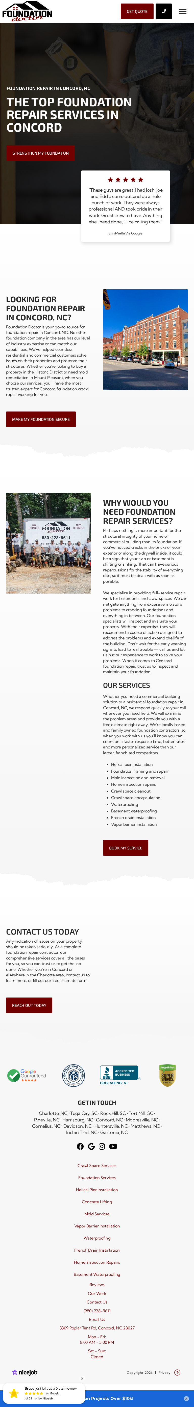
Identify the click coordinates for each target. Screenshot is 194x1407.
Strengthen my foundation (41, 153)
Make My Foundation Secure (41, 419)
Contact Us (97, 1302)
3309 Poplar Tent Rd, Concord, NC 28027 (97, 1327)
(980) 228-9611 (97, 1310)
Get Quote (137, 11)
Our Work (97, 1293)
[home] (27, 11)
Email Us (97, 1319)
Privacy (164, 1372)
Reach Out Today (29, 1005)
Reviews (97, 1284)
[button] (182, 11)
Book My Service (125, 847)
